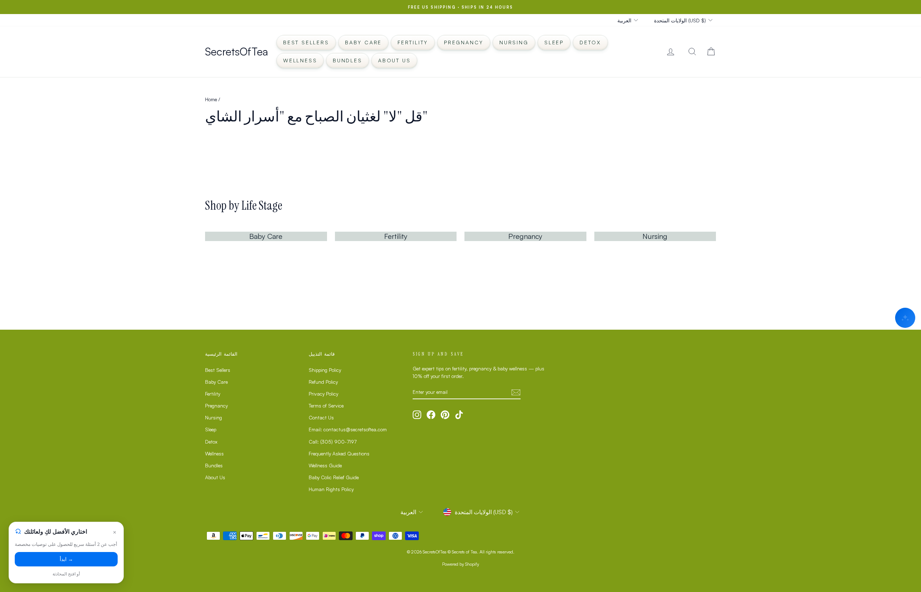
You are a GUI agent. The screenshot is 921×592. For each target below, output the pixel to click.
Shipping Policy (325, 370)
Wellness (300, 60)
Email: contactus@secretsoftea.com (348, 429)
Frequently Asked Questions (339, 453)
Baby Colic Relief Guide (334, 477)
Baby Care (363, 42)
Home (211, 99)
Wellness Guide (325, 465)
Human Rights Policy (331, 489)
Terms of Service (326, 405)
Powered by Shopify (460, 564)
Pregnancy (464, 42)
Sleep (554, 42)
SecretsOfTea (236, 51)
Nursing (513, 42)
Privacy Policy (323, 394)
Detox (590, 42)
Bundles (347, 60)
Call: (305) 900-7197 (333, 442)
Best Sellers (306, 42)
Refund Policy (323, 382)
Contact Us (321, 417)
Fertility (413, 42)
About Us (394, 60)
